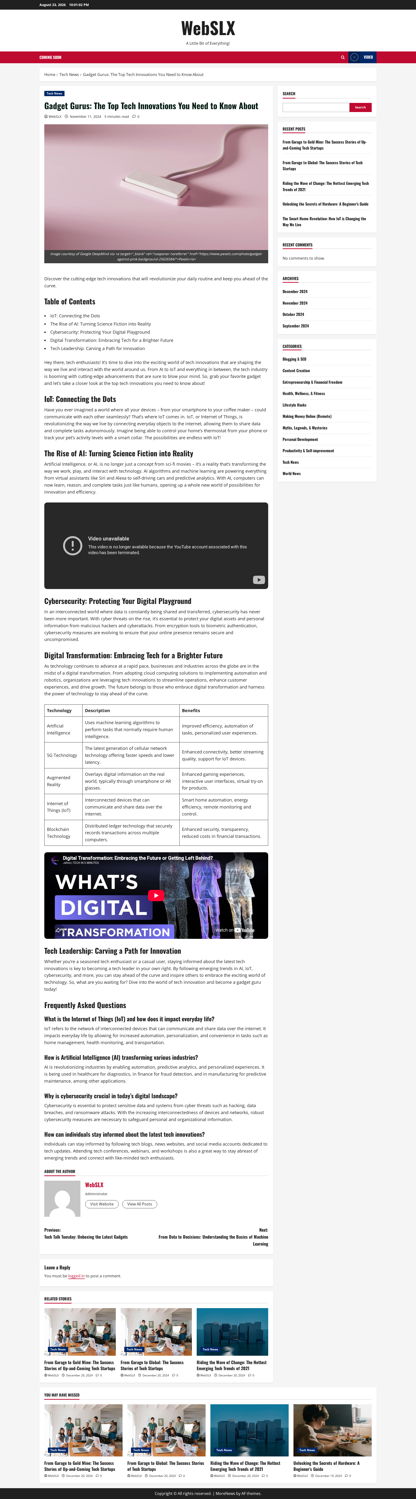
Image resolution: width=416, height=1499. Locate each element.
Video (368, 57)
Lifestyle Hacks (294, 405)
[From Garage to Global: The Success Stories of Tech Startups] (156, 1332)
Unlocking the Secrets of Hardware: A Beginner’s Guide (326, 204)
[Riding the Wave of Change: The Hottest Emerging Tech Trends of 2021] (232, 1332)
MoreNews (225, 1493)
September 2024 (296, 326)
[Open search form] (343, 57)
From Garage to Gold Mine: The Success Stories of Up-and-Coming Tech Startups (79, 1365)
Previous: (86, 1233)
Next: (213, 1237)
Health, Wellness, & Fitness (304, 393)
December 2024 (295, 291)
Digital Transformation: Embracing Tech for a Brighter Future (111, 340)
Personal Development (300, 439)
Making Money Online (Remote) (307, 416)
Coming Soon (50, 57)
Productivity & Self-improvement (308, 450)
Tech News (54, 93)
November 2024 (295, 303)
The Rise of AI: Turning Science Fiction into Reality (100, 324)
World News (292, 473)
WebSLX (208, 27)
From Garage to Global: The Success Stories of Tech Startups (152, 1365)
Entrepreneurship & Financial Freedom (312, 382)
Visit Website (102, 1204)
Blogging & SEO (294, 359)
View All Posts (139, 1204)
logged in (76, 1276)
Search (289, 93)
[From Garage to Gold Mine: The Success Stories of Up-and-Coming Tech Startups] (80, 1332)
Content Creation (296, 370)
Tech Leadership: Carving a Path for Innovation (97, 348)
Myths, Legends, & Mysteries (305, 428)
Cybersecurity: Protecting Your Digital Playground (100, 332)
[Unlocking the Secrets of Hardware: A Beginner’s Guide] (332, 1430)
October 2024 (293, 314)
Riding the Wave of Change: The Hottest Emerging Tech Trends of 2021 (231, 1365)
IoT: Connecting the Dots (75, 316)
